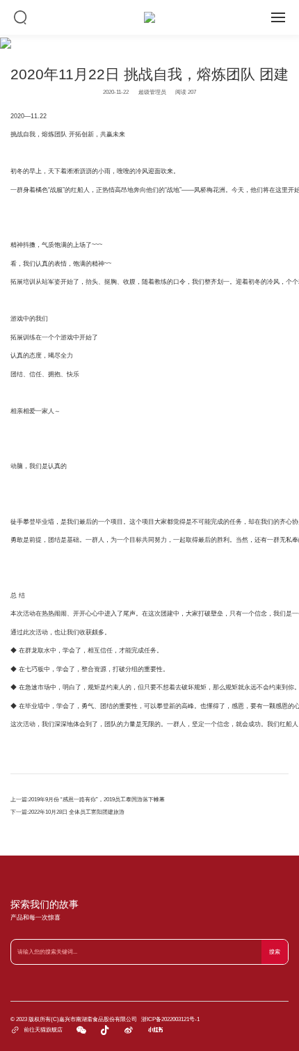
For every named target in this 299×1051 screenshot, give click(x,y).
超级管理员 (152, 92)
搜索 (274, 952)
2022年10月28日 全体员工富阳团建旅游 (76, 812)
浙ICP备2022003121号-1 (170, 1019)
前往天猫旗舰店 (36, 1029)
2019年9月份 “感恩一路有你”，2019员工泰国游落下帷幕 (97, 799)
